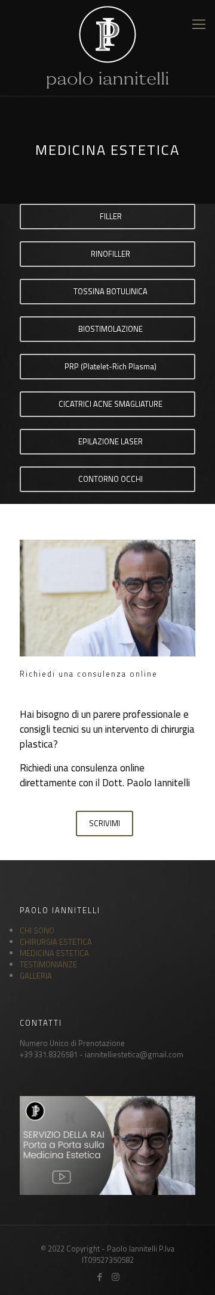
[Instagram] (115, 1277)
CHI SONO (37, 930)
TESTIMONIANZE (48, 964)
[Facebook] (99, 1277)
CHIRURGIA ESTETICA (56, 942)
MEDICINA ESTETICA (54, 953)
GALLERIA (36, 976)
